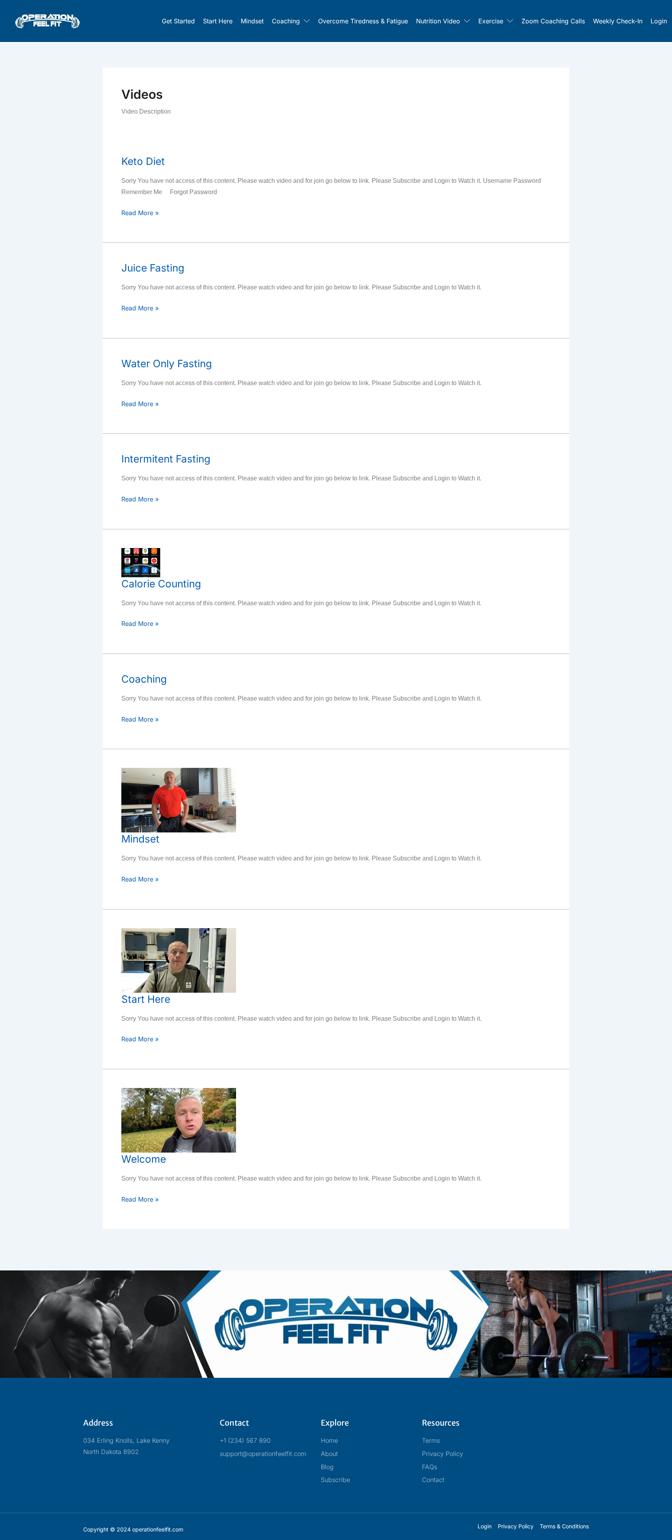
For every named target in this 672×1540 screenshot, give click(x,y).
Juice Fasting (152, 268)
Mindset (252, 21)
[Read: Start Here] (178, 960)
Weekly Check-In (617, 21)
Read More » (140, 212)
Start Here (218, 21)
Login (659, 21)
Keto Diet (143, 161)
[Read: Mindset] (178, 800)
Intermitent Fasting (165, 459)
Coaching (286, 21)
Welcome (143, 1159)
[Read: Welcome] (178, 1119)
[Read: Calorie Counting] (140, 562)
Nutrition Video (438, 21)
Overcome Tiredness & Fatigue (363, 21)
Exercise (490, 21)
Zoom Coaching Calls (553, 21)
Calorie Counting (161, 584)
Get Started (178, 21)
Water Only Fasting (166, 363)
